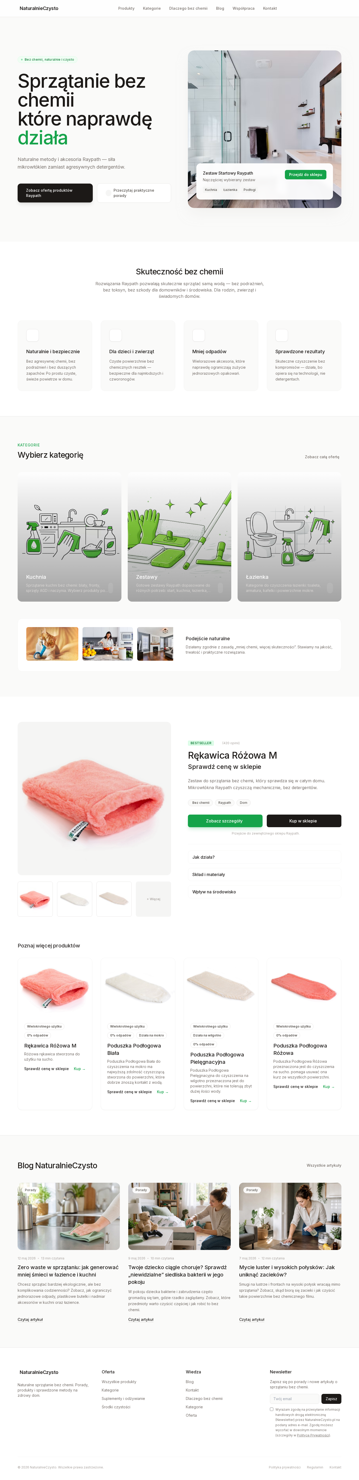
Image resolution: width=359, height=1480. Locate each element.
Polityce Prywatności (313, 1435)
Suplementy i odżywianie (123, 1398)
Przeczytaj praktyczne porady (134, 193)
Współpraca (244, 8)
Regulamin (315, 1467)
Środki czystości (116, 1407)
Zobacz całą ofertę (322, 457)
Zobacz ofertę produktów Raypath (49, 193)
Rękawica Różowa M (50, 1046)
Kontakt (270, 8)
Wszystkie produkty (119, 1381)
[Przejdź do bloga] (339, 8)
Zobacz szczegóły (224, 821)
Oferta (191, 1415)
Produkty (126, 8)
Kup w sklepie (303, 821)
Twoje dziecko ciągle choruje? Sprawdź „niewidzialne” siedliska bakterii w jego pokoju (177, 1274)
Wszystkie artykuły (324, 1165)
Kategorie (152, 8)
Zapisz (331, 1398)
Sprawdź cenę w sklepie (224, 766)
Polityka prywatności (285, 1467)
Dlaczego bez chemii (188, 8)
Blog (220, 8)
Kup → (80, 1068)
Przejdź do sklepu (305, 174)
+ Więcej (153, 899)
